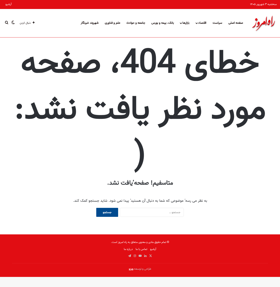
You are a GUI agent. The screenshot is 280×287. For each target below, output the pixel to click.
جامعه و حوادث (135, 22)
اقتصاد (202, 22)
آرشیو (8, 4)
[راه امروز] (263, 23)
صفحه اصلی (235, 22)
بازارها (185, 22)
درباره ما (128, 249)
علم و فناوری (112, 22)
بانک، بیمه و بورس (162, 22)
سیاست (217, 22)
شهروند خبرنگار (90, 22)
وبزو (131, 269)
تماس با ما (141, 249)
